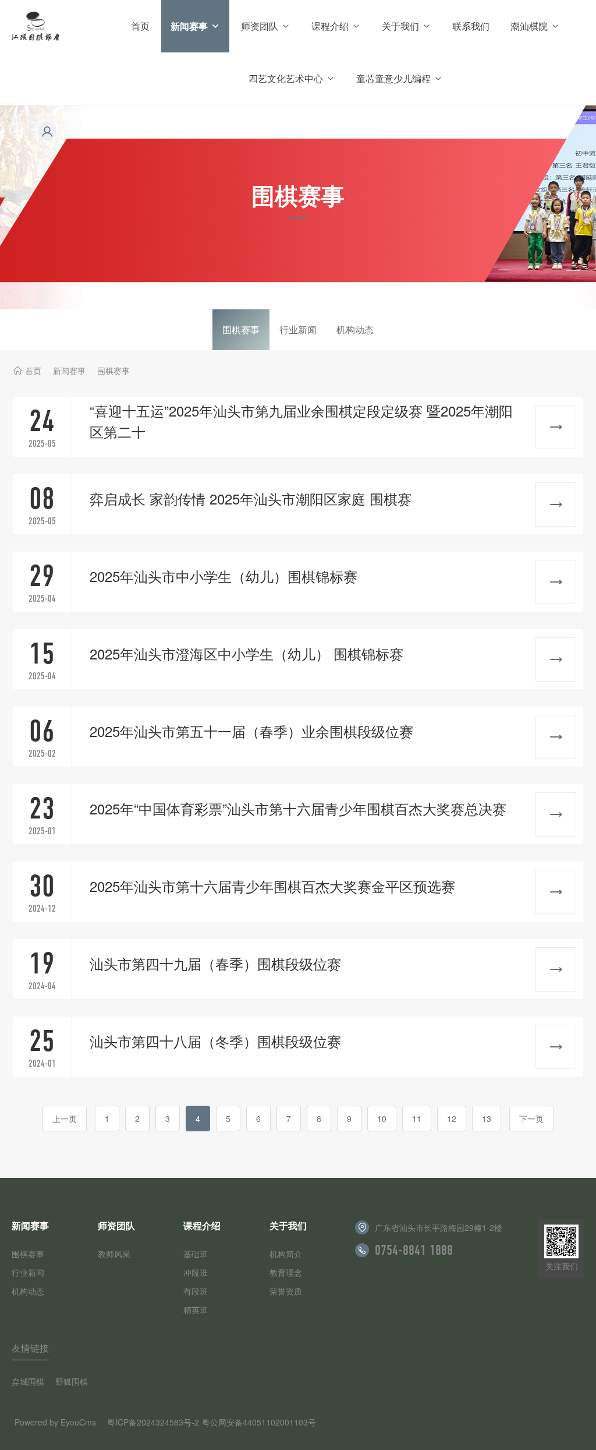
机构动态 (355, 329)
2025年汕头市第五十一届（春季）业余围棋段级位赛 (251, 731)
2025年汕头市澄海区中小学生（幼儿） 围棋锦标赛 (246, 653)
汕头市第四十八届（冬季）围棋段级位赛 (215, 1041)
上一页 (64, 1118)
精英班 (195, 1309)
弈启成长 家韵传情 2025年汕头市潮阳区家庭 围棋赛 (250, 498)
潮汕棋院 (529, 26)
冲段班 (195, 1272)
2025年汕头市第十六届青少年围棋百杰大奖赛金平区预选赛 (272, 886)
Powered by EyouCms (55, 1422)
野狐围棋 (71, 1381)
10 (381, 1118)
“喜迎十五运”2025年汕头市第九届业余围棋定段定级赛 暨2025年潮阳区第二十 (301, 421)
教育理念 (285, 1272)
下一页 (531, 1118)
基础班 (195, 1254)
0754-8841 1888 (414, 1250)
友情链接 (30, 1347)
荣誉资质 (285, 1291)
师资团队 (259, 26)
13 (486, 1118)
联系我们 (470, 26)
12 (451, 1118)
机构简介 (285, 1254)
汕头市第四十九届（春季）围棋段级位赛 (215, 963)
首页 (140, 26)
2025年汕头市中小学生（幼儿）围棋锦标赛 (223, 576)
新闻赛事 (189, 26)
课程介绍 (330, 26)
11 (416, 1118)
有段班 (195, 1291)
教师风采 (114, 1254)
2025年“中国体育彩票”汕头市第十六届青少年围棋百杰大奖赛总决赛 (298, 808)
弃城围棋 (28, 1381)
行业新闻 (298, 329)
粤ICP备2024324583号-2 (153, 1422)
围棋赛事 (241, 329)
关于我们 (400, 26)
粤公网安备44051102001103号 (259, 1422)
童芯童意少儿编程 (393, 78)
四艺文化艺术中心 (286, 78)
